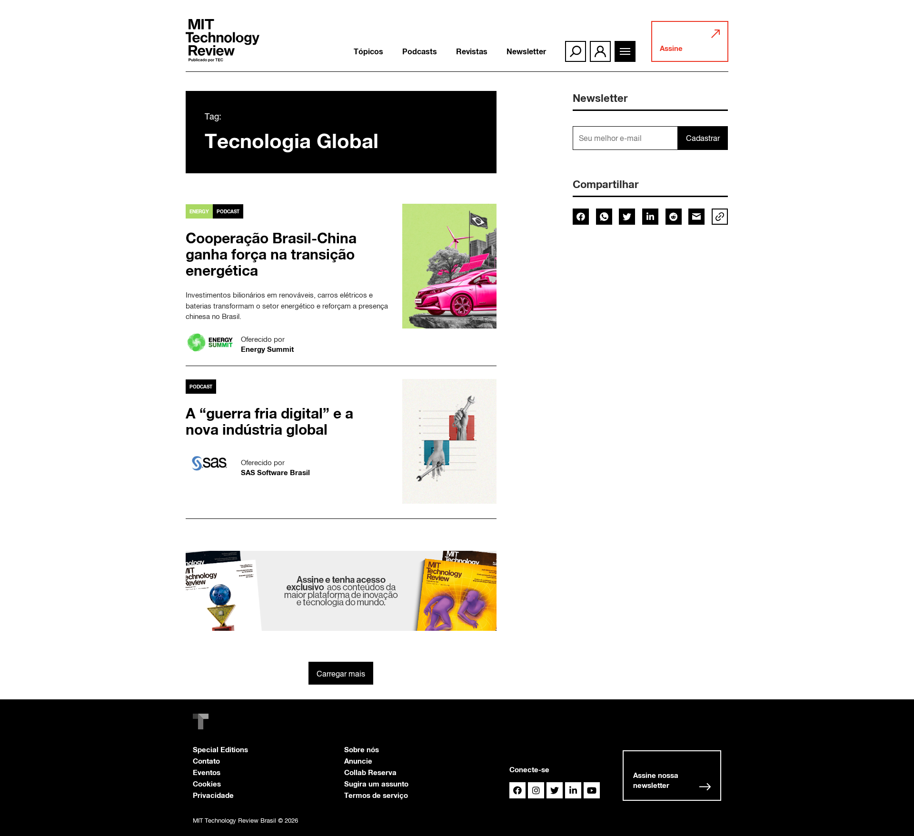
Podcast (228, 211)
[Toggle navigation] (625, 51)
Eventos (206, 772)
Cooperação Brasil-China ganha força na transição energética (271, 254)
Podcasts (419, 51)
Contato (206, 760)
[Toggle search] (575, 51)
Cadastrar (703, 138)
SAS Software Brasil (275, 472)
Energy (199, 211)
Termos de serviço (376, 795)
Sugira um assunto (376, 783)
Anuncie (358, 760)
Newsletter (526, 51)
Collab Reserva (370, 772)
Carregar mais (341, 673)
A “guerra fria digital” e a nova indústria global (269, 421)
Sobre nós (361, 749)
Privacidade (213, 795)
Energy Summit (267, 349)
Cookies (207, 783)
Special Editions (220, 749)
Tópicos (368, 51)
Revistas (471, 51)
